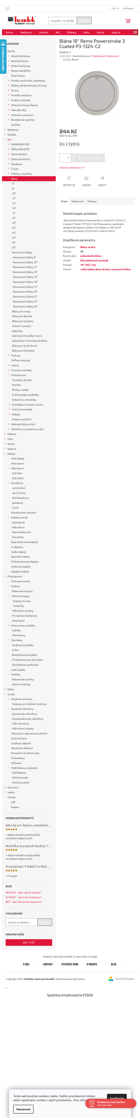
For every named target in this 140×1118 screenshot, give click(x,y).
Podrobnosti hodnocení (105, 56)
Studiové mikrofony (22, 708)
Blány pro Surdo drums (25, 345)
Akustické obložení (22, 748)
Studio (11, 694)
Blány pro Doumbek (23, 350)
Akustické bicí (19, 154)
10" (14, 193)
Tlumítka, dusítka (22, 380)
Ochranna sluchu (20, 581)
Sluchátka (16, 640)
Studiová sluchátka (23, 645)
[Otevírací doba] (70, 963)
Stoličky (15, 124)
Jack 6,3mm (19, 487)
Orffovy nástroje (20, 360)
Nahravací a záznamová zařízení (29, 733)
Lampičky (18, 605)
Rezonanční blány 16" (25, 276)
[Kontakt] (48, 963)
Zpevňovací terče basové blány (29, 340)
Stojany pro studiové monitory (29, 703)
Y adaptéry (17, 546)
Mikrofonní (17, 468)
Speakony (17, 502)
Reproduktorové (21, 532)
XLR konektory (20, 497)
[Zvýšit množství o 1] (72, 156)
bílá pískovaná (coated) (94, 260)
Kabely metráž (19, 517)
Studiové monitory (21, 699)
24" (14, 237)
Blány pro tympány (22, 321)
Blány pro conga (21, 311)
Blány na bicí (87, 247)
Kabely (16, 414)
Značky (11, 797)
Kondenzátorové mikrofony (27, 718)
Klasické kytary (19, 60)
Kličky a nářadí (20, 389)
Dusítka (16, 384)
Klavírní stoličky (21, 684)
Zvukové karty (19, 738)
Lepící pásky (18, 669)
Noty (10, 438)
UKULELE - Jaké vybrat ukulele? (24, 892)
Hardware (16, 164)
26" (14, 242)
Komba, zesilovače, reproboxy (28, 80)
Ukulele (11, 134)
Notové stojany (21, 596)
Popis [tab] (64, 201)
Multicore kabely (20, 566)
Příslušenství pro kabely (24, 561)
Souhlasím (115, 1098)
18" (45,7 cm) (88, 264)
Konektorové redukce (23, 512)
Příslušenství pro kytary (24, 105)
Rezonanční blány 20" (25, 291)
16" (14, 217)
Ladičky (16, 630)
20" (14, 227)
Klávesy (11, 433)
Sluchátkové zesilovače (25, 664)
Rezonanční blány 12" (25, 267)
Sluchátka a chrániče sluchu (27, 404)
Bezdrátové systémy (22, 119)
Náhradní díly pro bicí (23, 424)
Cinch (15, 507)
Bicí (9, 139)
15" (14, 213)
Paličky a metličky (21, 173)
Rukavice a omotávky (24, 399)
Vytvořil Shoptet (125, 978)
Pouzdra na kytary (21, 95)
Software (16, 762)
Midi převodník (20, 782)
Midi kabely (17, 458)
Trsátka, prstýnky (20, 100)
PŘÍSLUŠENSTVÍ (20, 149)
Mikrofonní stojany (23, 610)
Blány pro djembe (22, 316)
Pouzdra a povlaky (21, 370)
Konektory (17, 483)
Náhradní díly (18, 110)
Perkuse (15, 355)
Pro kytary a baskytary (24, 615)
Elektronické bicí (20, 159)
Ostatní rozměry (21, 326)
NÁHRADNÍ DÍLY (20, 144)
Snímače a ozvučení (22, 115)
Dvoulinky (18, 537)
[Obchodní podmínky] (92, 963)
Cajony (15, 365)
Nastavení (22, 1109)
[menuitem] (9, 32)
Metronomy (19, 635)
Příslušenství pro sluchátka (27, 659)
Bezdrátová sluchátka (24, 654)
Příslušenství (18, 375)
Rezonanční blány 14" (25, 272)
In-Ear (15, 649)
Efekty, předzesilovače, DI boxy (29, 85)
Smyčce (11, 448)
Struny (15, 90)
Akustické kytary (20, 56)
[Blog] (114, 963)
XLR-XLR (17, 473)
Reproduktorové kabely (24, 542)
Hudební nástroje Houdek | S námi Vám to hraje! (70, 956)
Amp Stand (18, 620)
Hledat (84, 20)
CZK (114, 8)
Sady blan (17, 330)
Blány (14, 178)
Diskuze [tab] (92, 201)
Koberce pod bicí (21, 419)
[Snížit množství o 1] (72, 160)
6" (13, 183)
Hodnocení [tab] (77, 201)
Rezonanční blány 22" (25, 296)
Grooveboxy (18, 757)
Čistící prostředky (22, 409)
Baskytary (13, 129)
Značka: (71, 59)
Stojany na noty (22, 601)
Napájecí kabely (20, 571)
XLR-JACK (18, 478)
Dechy (11, 443)
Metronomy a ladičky (23, 625)
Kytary (11, 51)
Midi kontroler (20, 777)
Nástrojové (17, 463)
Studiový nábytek (21, 743)
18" (14, 222)
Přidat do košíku (92, 157)
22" (14, 232)
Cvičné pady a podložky (25, 394)
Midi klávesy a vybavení (24, 767)
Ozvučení (12, 787)
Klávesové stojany (22, 591)
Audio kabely (18, 551)
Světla (11, 792)
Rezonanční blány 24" (25, 301)
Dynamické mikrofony (24, 713)
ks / (29, 942)
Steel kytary (18, 75)
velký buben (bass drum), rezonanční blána (105, 269)
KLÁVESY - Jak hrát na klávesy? (23, 897)
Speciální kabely (20, 556)
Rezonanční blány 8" (24, 257)
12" (14, 198)
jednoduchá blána (90, 255)
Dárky (10, 689)
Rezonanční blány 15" (25, 286)
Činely (14, 168)
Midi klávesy (19, 772)
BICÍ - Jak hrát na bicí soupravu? (24, 901)
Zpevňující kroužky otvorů (27, 335)
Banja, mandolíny (21, 70)
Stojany (15, 586)
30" (14, 247)
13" (14, 203)
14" (14, 208)
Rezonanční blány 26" (25, 306)
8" (13, 188)
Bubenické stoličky (23, 679)
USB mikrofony (20, 723)
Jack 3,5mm (19, 492)
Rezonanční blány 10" (25, 262)
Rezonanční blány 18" (25, 281)
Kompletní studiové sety (25, 753)
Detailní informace (70, 167)
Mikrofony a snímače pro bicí (27, 429)
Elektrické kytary (20, 65)
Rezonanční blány (22, 252)
